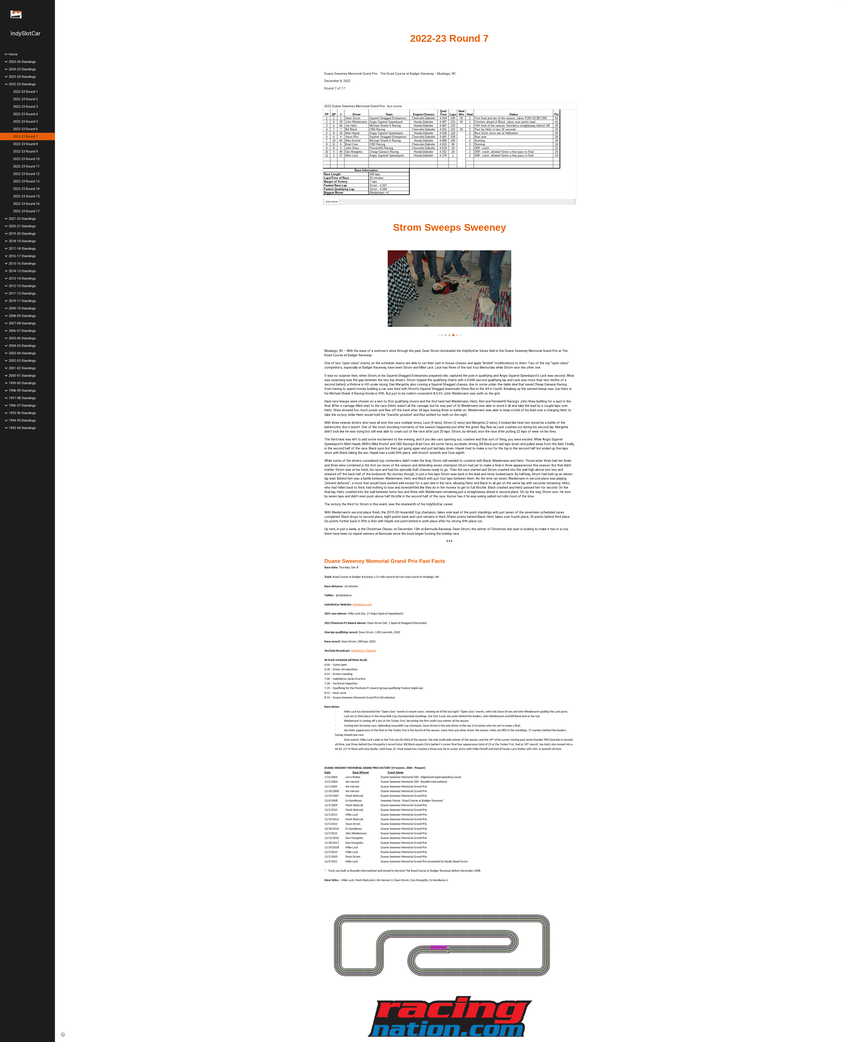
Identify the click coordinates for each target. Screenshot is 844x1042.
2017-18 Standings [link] (22, 249)
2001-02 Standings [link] (22, 368)
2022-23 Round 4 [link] (25, 114)
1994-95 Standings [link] (22, 420)
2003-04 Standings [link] (22, 353)
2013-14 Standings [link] (22, 278)
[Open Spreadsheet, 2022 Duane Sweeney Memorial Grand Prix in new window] (568, 108)
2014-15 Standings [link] (22, 271)
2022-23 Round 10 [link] (26, 159)
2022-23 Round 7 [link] (25, 136)
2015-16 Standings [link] (22, 264)
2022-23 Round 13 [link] (26, 181)
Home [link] (13, 54)
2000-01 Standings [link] (22, 376)
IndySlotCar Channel (363, 651)
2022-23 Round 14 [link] (26, 189)
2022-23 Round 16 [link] (26, 204)
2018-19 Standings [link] (22, 241)
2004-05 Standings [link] (22, 346)
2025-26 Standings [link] (22, 62)
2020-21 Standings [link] (22, 226)
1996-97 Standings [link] (22, 405)
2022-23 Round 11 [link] (26, 166)
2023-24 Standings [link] (22, 77)
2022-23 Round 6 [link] (25, 129)
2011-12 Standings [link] (22, 293)
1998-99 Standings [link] (22, 391)
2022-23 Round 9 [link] (25, 151)
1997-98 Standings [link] (22, 398)
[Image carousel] (449, 293)
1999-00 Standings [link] (22, 383)
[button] (838, 6)
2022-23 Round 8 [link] (25, 144)
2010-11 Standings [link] (22, 301)
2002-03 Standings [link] (22, 361)
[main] (449, 38)
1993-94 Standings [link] (22, 428)
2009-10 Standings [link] (22, 308)
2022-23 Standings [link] (22, 84)
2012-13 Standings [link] (22, 286)
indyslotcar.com (362, 604)
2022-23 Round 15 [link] (26, 196)
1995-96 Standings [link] (22, 413)
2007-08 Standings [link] (22, 323)
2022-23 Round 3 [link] (25, 107)
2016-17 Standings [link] (22, 256)
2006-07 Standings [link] (22, 331)
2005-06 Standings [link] (22, 338)
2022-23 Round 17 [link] (26, 211)
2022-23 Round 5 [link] (25, 122)
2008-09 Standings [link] (22, 316)
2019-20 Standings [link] (22, 234)
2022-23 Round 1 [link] (25, 92)
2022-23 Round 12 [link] (26, 174)
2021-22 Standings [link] (22, 219)
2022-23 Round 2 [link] (25, 99)
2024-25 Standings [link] (22, 69)
